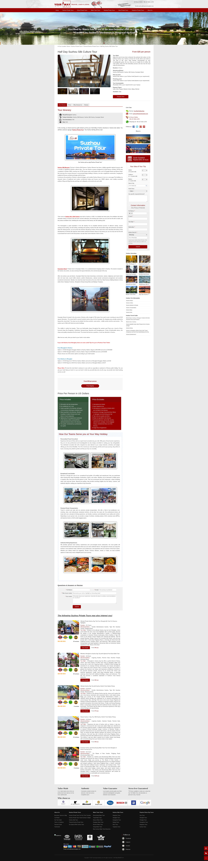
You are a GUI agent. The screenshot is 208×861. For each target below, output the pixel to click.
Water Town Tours (95, 10)
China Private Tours (82, 10)
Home (57, 10)
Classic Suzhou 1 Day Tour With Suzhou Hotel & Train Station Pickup (98, 717)
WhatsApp (206, 848)
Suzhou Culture (129, 302)
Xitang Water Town (97, 826)
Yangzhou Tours (116, 826)
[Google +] (140, 127)
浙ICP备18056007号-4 (118, 857)
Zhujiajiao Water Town (98, 822)
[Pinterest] (144, 127)
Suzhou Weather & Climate (132, 305)
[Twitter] (137, 127)
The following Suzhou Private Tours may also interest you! (85, 615)
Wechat (206, 853)
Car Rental (56, 817)
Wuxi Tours (115, 824)
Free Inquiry (90, 386)
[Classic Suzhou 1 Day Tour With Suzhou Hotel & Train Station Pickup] (68, 729)
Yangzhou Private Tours (138, 10)
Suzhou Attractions (131, 253)
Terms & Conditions (59, 822)
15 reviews (76, 641)
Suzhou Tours (143, 826)
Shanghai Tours (116, 817)
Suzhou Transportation (131, 307)
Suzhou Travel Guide (132, 315)
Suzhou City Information (133, 298)
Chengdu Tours (143, 820)
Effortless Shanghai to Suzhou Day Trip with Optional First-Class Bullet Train (100, 653)
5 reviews (76, 706)
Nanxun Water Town (97, 820)
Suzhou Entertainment (131, 334)
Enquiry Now (120, 96)
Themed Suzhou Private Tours (91, 46)
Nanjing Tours (116, 822)
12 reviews (76, 737)
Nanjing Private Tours (109, 10)
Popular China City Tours (147, 812)
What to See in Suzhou (131, 321)
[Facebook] (134, 127)
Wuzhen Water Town (98, 824)
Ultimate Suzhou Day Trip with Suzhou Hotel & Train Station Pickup (97, 686)
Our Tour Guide (58, 820)
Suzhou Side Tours (73, 820)
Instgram (128, 842)
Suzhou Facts (129, 312)
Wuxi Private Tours (123, 10)
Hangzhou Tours (116, 815)
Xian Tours (142, 815)
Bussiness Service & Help (60, 815)
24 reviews (76, 674)
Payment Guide (58, 824)
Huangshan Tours (117, 820)
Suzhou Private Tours (67, 10)
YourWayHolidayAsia (139, 111)
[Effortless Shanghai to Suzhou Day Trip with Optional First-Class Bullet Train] (68, 666)
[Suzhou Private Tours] (72, 6)
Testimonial (57, 826)
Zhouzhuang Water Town (99, 815)
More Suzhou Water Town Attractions (101, 829)
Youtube (128, 845)
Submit (77, 606)
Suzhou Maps (129, 310)
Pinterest (128, 849)
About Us (150, 10)
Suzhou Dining (129, 328)
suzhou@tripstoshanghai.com (146, 6)
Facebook (128, 838)
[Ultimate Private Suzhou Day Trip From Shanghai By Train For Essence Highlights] (68, 634)
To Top (206, 859)
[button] (2, 28)
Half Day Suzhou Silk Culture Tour (109, 46)
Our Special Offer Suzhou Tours (76, 824)
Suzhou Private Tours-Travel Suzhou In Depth (80, 817)
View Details (85, 647)
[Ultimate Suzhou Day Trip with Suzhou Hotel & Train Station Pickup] (68, 699)
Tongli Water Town (97, 817)
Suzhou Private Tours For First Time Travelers (80, 815)
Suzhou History (129, 300)
